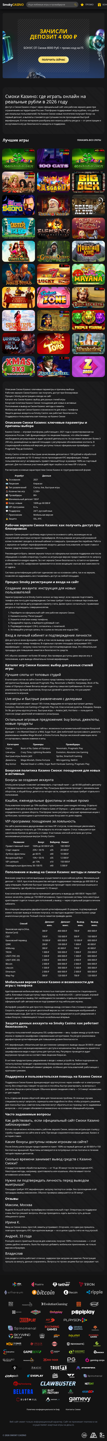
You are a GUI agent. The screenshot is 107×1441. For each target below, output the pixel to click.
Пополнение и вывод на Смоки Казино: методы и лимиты (34, 406)
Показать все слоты (89, 140)
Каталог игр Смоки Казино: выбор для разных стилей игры (35, 399)
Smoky (13, 4)
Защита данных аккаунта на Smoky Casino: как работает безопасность (41, 413)
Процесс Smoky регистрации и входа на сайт (28, 396)
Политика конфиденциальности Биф (43, 1409)
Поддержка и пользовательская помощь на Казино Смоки (35, 416)
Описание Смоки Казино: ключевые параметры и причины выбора (39, 389)
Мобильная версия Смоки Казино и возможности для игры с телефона (41, 409)
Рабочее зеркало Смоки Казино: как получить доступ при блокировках (41, 392)
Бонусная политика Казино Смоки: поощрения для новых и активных (40, 402)
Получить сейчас (53, 59)
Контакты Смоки (73, 1409)
